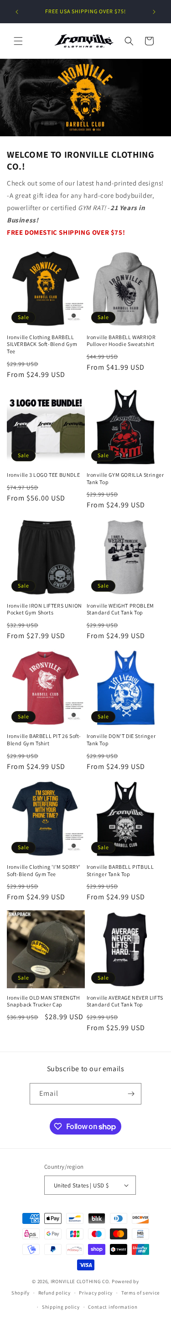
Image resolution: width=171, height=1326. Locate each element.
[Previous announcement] (17, 12)
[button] (18, 41)
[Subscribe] (131, 1093)
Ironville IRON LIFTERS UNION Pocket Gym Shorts (44, 609)
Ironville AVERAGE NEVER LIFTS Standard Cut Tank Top (125, 1001)
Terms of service (140, 1293)
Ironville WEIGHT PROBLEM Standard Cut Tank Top (120, 609)
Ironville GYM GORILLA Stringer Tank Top (125, 478)
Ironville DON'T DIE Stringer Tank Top (121, 740)
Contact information (112, 1307)
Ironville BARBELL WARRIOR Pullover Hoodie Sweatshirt (121, 341)
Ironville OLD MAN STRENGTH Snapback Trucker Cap (43, 1001)
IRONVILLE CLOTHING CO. (80, 1281)
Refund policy (54, 1293)
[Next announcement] (154, 12)
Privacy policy (96, 1293)
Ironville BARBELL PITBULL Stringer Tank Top (120, 870)
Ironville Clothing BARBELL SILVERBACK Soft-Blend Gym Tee (42, 344)
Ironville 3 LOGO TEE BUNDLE (43, 474)
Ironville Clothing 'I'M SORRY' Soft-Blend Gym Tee (44, 870)
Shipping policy (61, 1307)
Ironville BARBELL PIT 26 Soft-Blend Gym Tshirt (44, 740)
